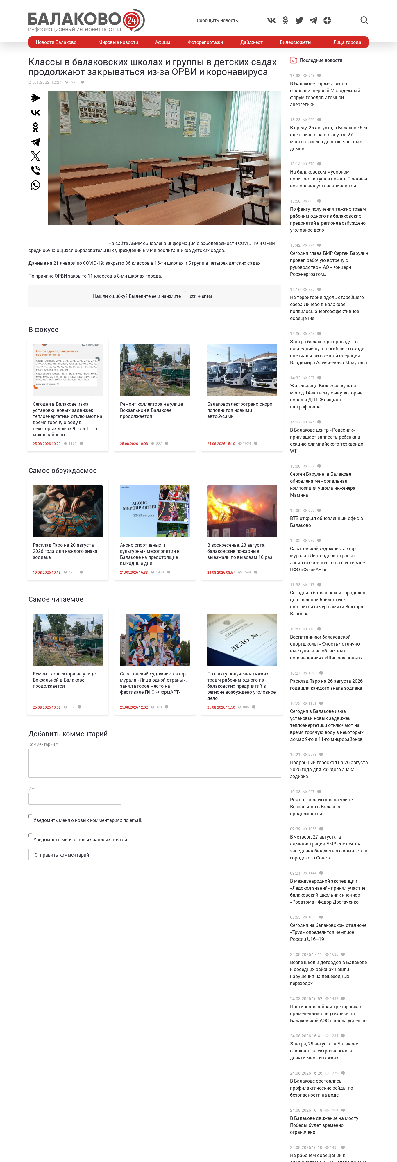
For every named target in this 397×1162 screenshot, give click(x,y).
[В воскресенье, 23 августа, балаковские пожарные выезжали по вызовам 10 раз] (242, 511)
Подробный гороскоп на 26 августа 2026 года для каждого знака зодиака (329, 769)
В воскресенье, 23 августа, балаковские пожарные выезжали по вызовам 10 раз (239, 551)
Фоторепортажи (205, 42)
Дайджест (251, 42)
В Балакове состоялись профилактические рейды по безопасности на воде (321, 1088)
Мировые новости (118, 42)
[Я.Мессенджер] (37, 98)
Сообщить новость (217, 20)
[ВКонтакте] (37, 112)
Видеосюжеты (296, 42)
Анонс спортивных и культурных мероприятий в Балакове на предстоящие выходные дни (150, 554)
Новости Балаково (56, 42)
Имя (32, 788)
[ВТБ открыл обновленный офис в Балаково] (318, 510)
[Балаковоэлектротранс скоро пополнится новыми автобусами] (242, 370)
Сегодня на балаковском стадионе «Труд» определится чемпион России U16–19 (328, 932)
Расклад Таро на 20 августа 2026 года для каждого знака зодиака (65, 551)
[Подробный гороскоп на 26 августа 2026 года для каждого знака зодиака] (320, 754)
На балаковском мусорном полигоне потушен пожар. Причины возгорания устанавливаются (328, 179)
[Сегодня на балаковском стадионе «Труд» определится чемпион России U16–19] (320, 917)
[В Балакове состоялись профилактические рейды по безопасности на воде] (342, 1073)
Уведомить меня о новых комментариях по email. (87, 820)
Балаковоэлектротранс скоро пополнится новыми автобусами (239, 410)
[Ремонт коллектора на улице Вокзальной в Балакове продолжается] (155, 370)
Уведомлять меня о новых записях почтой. (80, 839)
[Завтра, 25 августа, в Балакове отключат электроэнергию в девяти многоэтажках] (342, 1036)
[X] (37, 156)
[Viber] (37, 171)
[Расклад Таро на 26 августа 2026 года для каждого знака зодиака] (320, 673)
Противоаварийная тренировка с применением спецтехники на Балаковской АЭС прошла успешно (328, 1013)
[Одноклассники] (37, 127)
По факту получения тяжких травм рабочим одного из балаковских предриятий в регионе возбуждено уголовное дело (241, 686)
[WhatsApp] (38, 185)
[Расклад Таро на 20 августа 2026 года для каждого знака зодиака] (68, 511)
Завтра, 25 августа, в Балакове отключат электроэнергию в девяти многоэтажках (324, 1051)
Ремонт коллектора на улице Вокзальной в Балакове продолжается (151, 410)
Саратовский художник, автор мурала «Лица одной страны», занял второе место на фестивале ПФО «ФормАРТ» (153, 683)
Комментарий (43, 744)
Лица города (347, 42)
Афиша (163, 42)
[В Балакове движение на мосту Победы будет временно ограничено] (342, 1110)
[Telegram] (37, 142)
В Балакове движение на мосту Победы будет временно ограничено (324, 1125)
